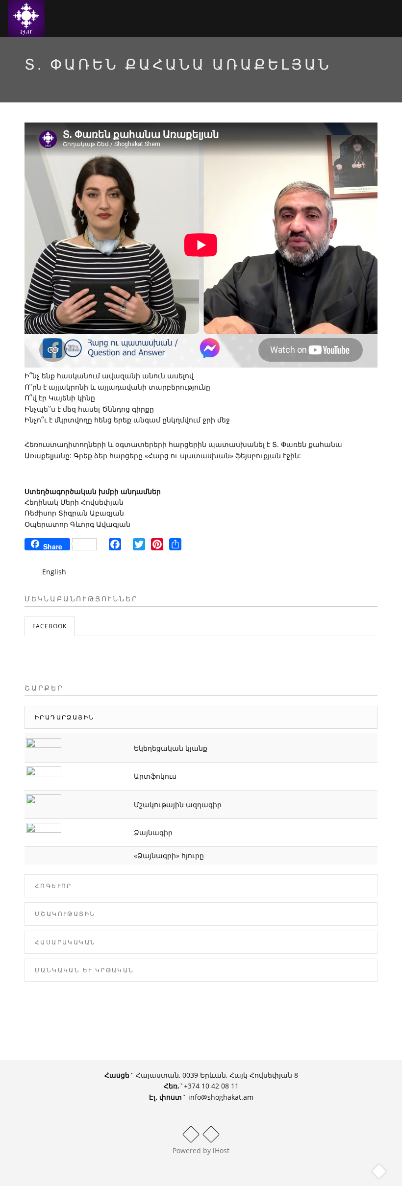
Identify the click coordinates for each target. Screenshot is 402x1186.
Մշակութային (65, 914)
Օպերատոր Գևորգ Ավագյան (77, 524)
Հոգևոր (53, 886)
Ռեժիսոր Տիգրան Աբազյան (74, 513)
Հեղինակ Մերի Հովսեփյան (74, 502)
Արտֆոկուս (155, 776)
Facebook (49, 626)
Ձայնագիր (153, 832)
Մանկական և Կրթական (84, 970)
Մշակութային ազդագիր (178, 804)
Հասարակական (65, 942)
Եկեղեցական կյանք (170, 748)
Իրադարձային (64, 717)
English (54, 571)
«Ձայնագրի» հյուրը (169, 855)
